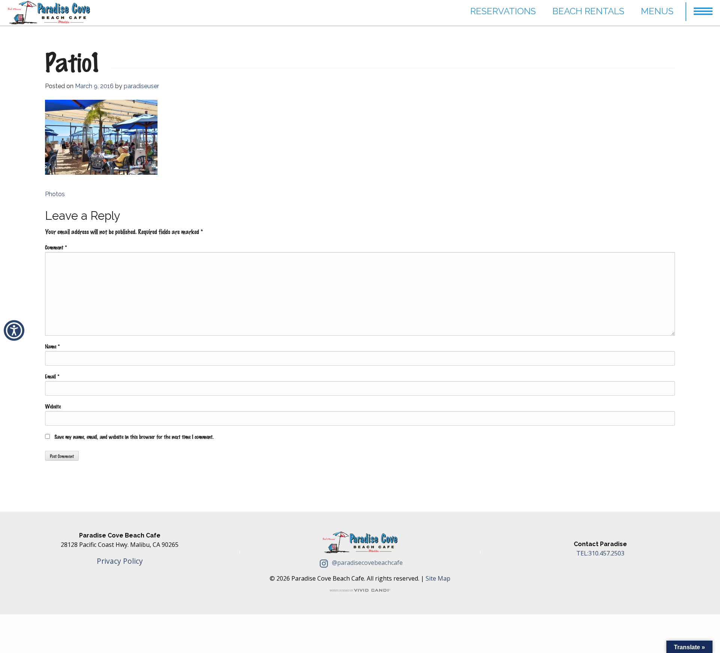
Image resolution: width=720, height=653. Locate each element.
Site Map (438, 578)
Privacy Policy (120, 561)
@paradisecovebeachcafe (366, 562)
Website (53, 406)
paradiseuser (141, 86)
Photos (55, 194)
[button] (703, 8)
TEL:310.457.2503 (600, 553)
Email (52, 376)
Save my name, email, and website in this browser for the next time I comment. (134, 436)
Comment (56, 247)
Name (52, 346)
